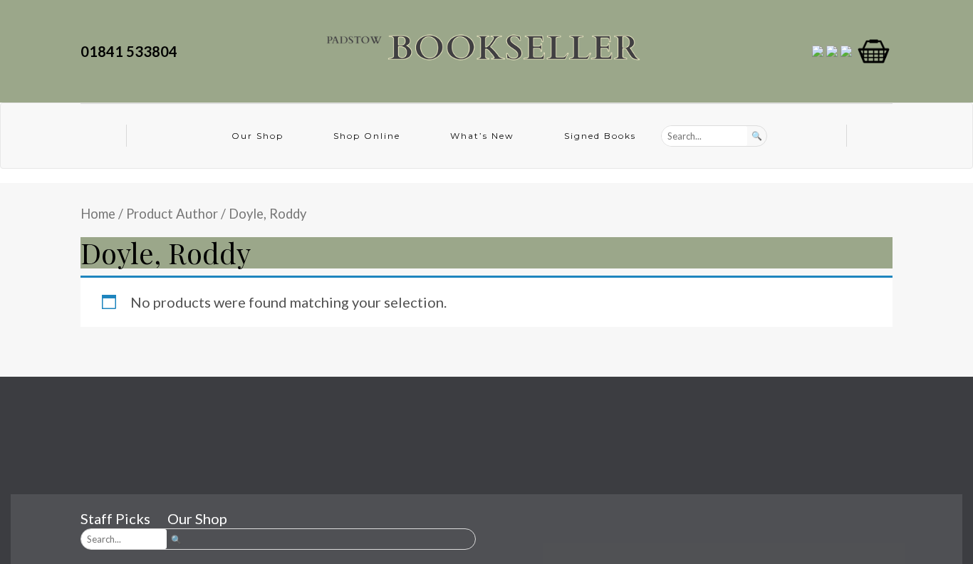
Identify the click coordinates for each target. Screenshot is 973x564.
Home (97, 213)
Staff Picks (115, 518)
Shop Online (366, 135)
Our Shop (257, 135)
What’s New (482, 135)
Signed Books (600, 135)
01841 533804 (131, 51)
